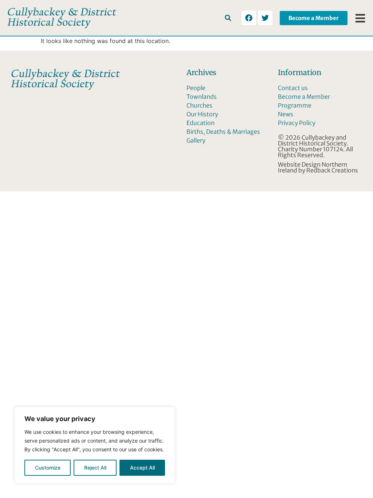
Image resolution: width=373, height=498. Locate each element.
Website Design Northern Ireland (312, 167)
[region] (95, 445)
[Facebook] (249, 18)
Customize (47, 467)
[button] (227, 18)
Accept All (142, 467)
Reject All (95, 467)
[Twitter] (265, 18)
